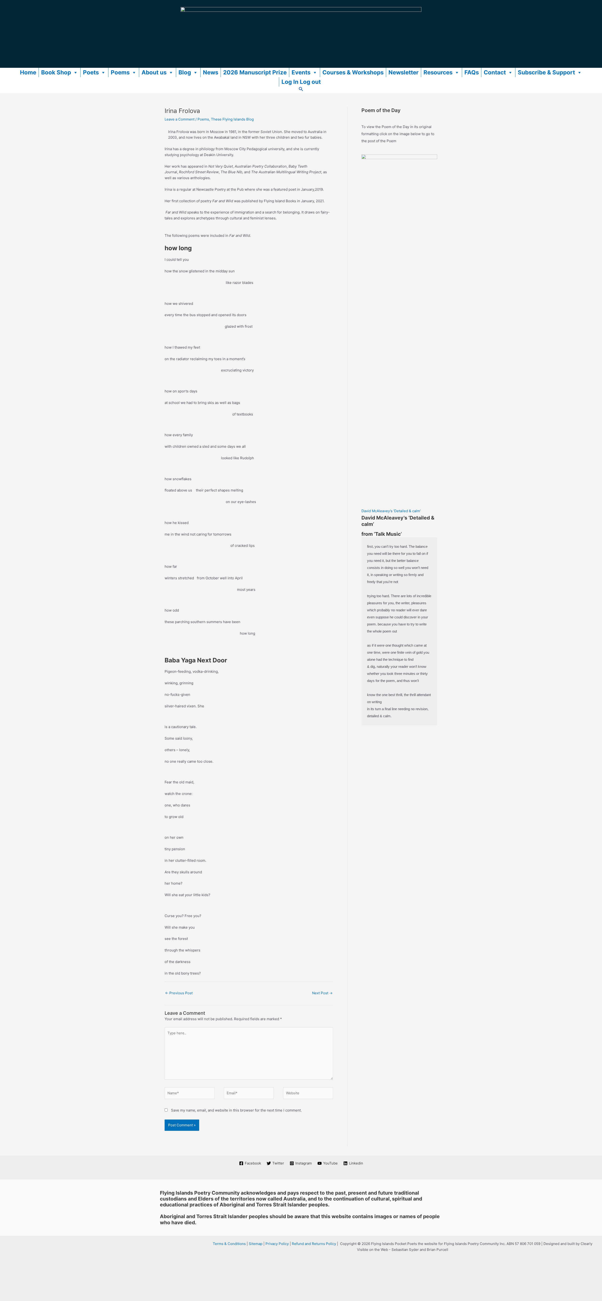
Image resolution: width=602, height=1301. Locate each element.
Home (28, 72)
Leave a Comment (179, 119)
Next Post (322, 993)
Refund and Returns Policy (314, 1243)
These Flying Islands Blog (232, 119)
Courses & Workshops (353, 72)
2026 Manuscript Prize (255, 72)
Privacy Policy (277, 1243)
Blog (184, 72)
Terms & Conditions (229, 1243)
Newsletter (403, 72)
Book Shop (56, 72)
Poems (120, 72)
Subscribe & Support (546, 72)
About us (154, 72)
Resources (438, 72)
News (210, 72)
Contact (495, 72)
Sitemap (255, 1243)
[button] (301, 90)
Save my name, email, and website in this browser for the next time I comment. (236, 1110)
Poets (91, 72)
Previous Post (179, 993)
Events (301, 72)
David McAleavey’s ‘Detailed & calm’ (391, 511)
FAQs (471, 72)
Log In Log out (301, 81)
